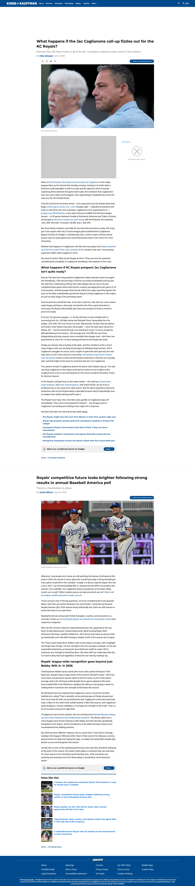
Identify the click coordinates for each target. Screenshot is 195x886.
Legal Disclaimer (48, 873)
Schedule (58, 3)
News (41, 3)
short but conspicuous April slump (69, 219)
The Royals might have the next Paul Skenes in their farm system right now (79, 417)
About (44, 865)
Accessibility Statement (76, 873)
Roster (78, 3)
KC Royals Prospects (56, 458)
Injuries (86, 3)
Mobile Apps (147, 865)
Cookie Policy (148, 869)
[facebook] (178, 3)
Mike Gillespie (46, 56)
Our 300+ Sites (124, 865)
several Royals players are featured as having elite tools (84, 619)
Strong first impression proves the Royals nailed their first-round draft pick (79, 441)
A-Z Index (100, 873)
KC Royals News (54, 847)
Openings (69, 865)
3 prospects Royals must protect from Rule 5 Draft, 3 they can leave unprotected (75, 428)
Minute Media (29, 880)
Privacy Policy (102, 869)
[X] (183, 3)
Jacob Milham (46, 492)
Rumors (49, 3)
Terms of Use (123, 869)
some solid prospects (69, 385)
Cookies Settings (125, 873)
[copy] (55, 61)
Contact (99, 865)
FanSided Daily (48, 869)
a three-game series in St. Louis (61, 207)
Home (43, 458)
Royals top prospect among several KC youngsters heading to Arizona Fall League (78, 422)
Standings (69, 3)
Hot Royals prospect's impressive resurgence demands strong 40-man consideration (77, 435)
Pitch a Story (71, 869)
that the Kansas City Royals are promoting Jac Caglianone (73, 182)
